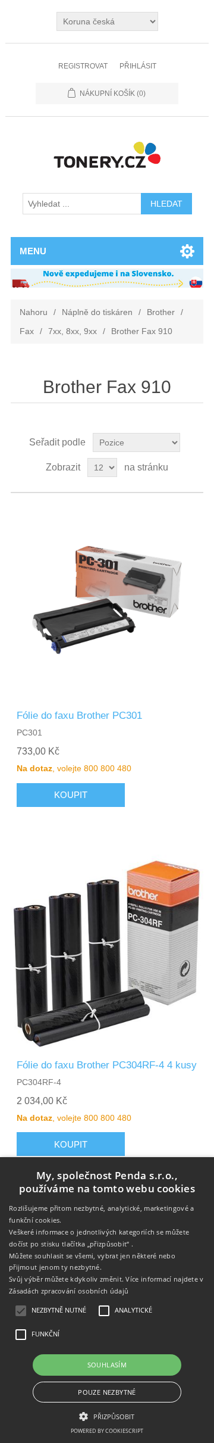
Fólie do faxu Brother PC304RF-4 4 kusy (107, 1065)
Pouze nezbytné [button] (107, 1392)
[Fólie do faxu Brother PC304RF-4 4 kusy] (107, 951)
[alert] (107, 1300)
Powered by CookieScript (107, 1431)
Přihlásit (137, 66)
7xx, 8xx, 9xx (72, 331)
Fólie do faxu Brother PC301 (79, 715)
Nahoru (34, 312)
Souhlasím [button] (107, 1364)
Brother (161, 312)
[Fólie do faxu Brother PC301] (107, 601)
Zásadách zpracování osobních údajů (68, 1290)
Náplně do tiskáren (97, 312)
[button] (106, 1415)
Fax (27, 331)
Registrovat (83, 66)
